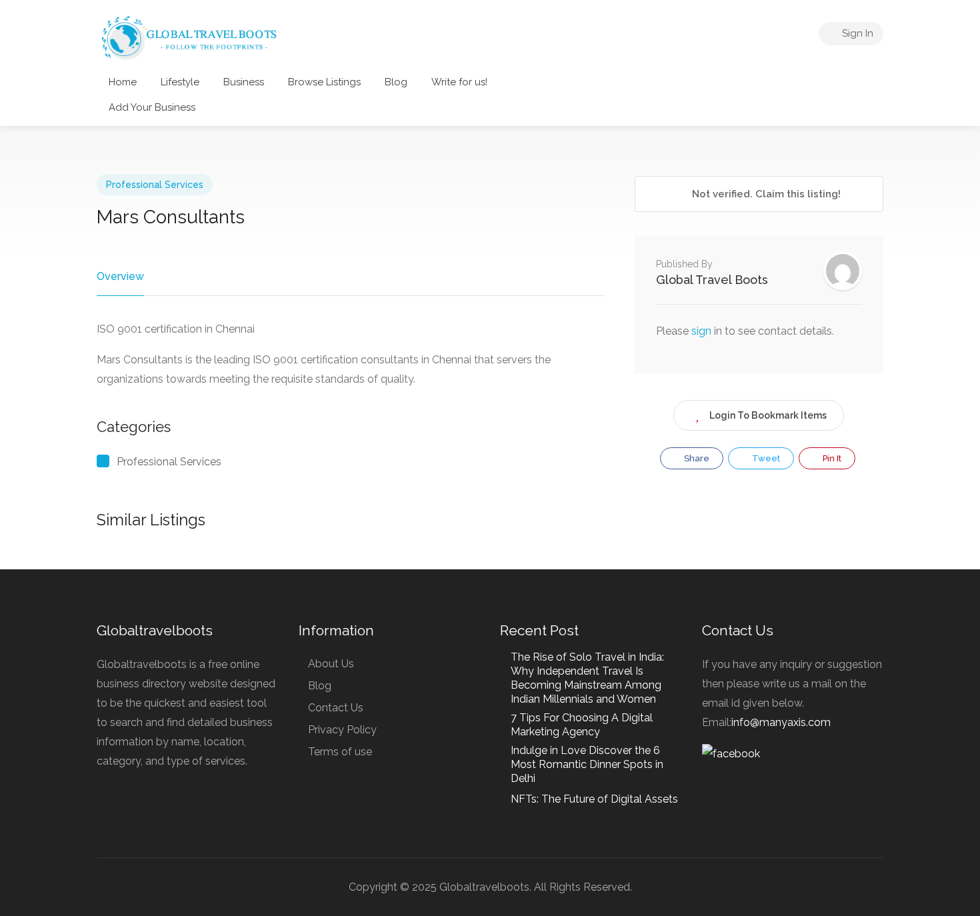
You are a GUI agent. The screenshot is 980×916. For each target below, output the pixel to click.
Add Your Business (152, 107)
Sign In (856, 33)
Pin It (831, 458)
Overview (120, 276)
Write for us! (459, 82)
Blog (396, 82)
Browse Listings (324, 82)
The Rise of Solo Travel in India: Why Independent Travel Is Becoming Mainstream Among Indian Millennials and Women (587, 678)
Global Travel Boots (712, 280)
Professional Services (154, 184)
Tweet (765, 458)
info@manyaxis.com (781, 722)
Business (243, 82)
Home (123, 82)
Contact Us (335, 707)
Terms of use (340, 751)
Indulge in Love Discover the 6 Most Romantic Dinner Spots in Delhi (587, 764)
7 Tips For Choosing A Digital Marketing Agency (582, 724)
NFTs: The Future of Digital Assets (594, 799)
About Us (331, 663)
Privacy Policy (342, 729)
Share (695, 458)
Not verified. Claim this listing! (765, 194)
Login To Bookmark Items (768, 415)
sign (702, 331)
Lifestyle (180, 82)
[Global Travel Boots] (187, 36)
